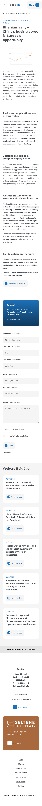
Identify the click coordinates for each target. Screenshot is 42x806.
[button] (21, 649)
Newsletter (22, 707)
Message (11, 402)
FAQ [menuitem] (21, 759)
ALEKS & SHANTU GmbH (30, 795)
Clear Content (8, 452)
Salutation (12, 333)
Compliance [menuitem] (21, 777)
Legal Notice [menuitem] (21, 768)
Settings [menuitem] (21, 786)
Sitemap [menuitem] (21, 764)
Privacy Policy (22, 436)
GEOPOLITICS (25, 20)
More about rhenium (17, 283)
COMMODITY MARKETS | (12, 20)
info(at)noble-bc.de (21, 686)
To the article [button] (16, 497)
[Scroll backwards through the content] (4, 13)
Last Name (12, 359)
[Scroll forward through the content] (38, 13)
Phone (10, 387)
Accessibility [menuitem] (21, 781)
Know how (13, 13)
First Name (12, 346)
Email (10, 374)
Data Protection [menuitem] (21, 773)
